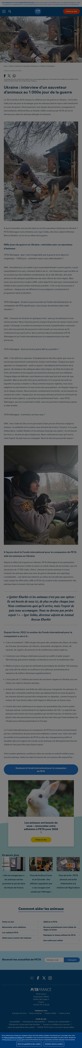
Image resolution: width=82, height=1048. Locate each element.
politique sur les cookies (14, 1039)
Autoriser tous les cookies (54, 1044)
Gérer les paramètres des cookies (29, 1044)
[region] (41, 1040)
